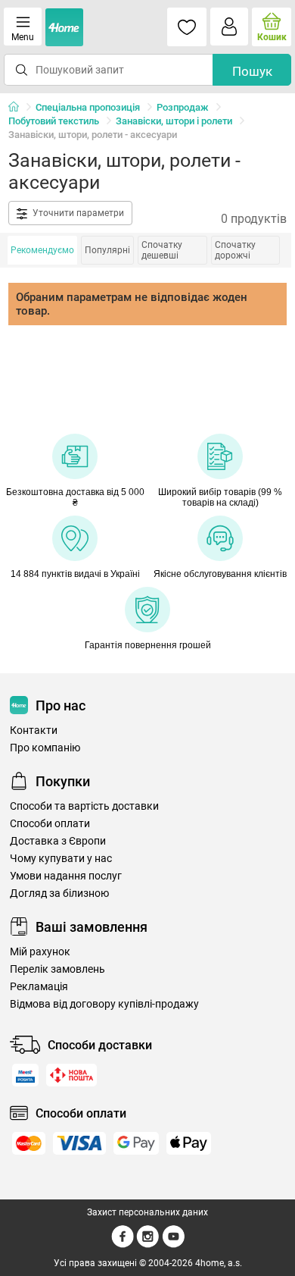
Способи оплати (50, 823)
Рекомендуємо (42, 250)
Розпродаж (183, 107)
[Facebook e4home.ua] (122, 1245)
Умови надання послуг (66, 876)
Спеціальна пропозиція (88, 107)
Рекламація (39, 986)
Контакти (33, 730)
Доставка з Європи (58, 841)
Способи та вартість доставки (84, 806)
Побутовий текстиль (53, 121)
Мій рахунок (40, 952)
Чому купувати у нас (61, 858)
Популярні (107, 250)
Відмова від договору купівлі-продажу (104, 1004)
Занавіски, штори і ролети (174, 121)
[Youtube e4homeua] (173, 1245)
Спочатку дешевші (161, 250)
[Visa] (79, 1143)
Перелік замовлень (57, 969)
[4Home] (19, 107)
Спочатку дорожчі (235, 250)
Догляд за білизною (59, 893)
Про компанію (45, 748)
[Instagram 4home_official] (148, 1245)
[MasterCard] (28, 1143)
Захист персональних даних (147, 1212)
